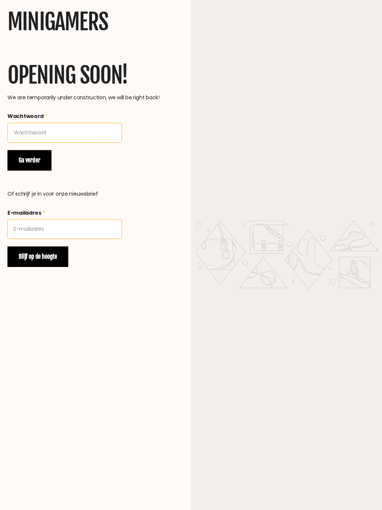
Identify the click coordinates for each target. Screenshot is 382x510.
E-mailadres (26, 213)
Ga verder (29, 160)
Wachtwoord (27, 116)
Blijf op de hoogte (38, 256)
